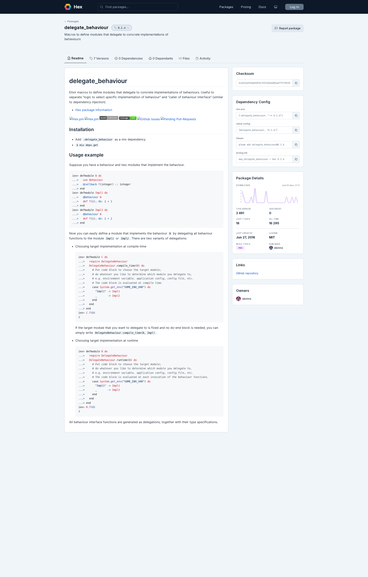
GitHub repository (247, 273)
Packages (226, 7)
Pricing (246, 7)
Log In (294, 7)
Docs (262, 7)
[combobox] (138, 7)
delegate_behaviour (86, 27)
